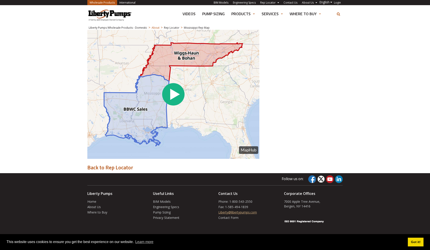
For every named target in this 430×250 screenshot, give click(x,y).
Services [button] (271, 14)
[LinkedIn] (339, 179)
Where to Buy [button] (304, 14)
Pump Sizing (213, 14)
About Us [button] (308, 2)
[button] (325, 2)
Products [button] (241, 14)
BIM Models (221, 2)
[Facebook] (312, 179)
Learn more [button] (144, 242)
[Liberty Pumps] (110, 15)
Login (337, 2)
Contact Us (290, 2)
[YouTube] (330, 179)
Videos (189, 14)
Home (91, 201)
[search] (338, 14)
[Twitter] (321, 179)
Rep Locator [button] (268, 2)
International (127, 2)
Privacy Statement (166, 218)
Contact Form (228, 218)
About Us (94, 207)
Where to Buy (97, 212)
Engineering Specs (244, 2)
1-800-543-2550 (240, 201)
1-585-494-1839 (236, 207)
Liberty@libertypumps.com (237, 212)
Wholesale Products (103, 2)
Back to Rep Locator (110, 167)
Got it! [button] (416, 242)
